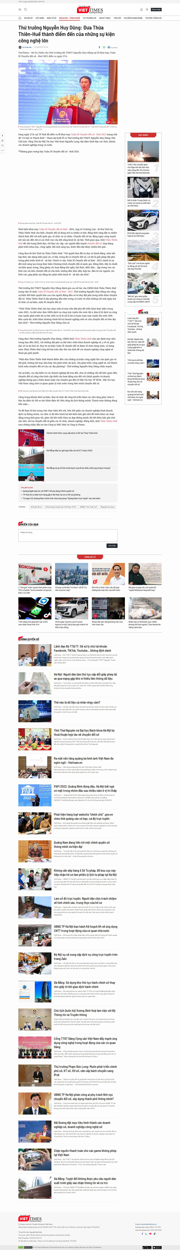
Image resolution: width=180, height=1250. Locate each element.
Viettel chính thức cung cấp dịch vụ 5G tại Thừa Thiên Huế (72, 490)
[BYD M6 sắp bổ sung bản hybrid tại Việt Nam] (143, 220)
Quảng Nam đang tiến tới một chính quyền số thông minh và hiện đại (82, 902)
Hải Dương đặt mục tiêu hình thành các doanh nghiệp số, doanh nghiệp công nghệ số (82, 1182)
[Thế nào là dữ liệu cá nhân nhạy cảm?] (153, 363)
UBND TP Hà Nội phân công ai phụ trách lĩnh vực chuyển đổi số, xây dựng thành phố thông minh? (84, 1154)
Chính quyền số (29, 696)
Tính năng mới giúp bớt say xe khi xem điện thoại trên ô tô (33, 680)
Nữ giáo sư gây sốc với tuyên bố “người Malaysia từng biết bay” (142, 646)
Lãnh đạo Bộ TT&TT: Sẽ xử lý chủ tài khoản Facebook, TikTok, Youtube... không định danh (135, 325)
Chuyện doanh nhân (133, 18)
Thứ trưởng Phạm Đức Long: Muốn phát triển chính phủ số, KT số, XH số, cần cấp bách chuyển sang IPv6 (85, 1128)
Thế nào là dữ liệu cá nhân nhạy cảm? (135, 361)
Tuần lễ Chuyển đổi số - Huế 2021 (88, 134)
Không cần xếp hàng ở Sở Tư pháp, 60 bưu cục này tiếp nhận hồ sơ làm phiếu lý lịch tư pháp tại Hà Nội (85, 930)
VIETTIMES (90, 9)
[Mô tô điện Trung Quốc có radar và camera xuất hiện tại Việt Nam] (143, 187)
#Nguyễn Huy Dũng (107, 564)
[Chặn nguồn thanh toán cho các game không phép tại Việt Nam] (34, 1217)
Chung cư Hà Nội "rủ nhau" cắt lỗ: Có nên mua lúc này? (71, 646)
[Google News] (112, 47)
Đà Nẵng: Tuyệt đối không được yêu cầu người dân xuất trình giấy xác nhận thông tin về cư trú (85, 1238)
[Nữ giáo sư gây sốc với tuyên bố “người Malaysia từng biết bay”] (145, 631)
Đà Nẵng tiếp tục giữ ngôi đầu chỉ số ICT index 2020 (69, 508)
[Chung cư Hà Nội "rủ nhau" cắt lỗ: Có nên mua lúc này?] (71, 631)
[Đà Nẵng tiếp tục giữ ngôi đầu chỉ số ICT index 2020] (31, 512)
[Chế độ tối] (146, 9)
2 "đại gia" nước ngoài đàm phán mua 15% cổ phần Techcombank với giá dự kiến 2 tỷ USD (34, 647)
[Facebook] (99, 47)
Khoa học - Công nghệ (69, 18)
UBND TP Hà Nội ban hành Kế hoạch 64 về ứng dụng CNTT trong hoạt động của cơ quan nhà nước (85, 986)
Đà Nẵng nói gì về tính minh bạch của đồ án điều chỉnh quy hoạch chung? (78, 525)
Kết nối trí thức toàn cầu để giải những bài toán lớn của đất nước (106, 646)
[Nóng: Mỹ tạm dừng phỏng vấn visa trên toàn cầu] (108, 666)
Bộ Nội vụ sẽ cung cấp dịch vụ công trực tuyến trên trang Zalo (86, 1014)
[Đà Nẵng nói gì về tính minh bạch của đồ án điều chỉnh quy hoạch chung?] (31, 530)
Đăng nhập (156, 9)
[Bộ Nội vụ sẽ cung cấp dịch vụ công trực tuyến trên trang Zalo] (34, 1021)
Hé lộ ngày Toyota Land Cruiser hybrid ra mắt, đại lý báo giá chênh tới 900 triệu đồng (71, 682)
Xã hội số (28, 18)
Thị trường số (89, 18)
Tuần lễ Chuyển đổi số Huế (53, 229)
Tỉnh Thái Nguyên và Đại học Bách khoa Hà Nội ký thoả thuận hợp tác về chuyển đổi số (136, 379)
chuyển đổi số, (94, 243)
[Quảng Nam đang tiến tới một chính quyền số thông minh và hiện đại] (34, 909)
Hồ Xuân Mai (27, 47)
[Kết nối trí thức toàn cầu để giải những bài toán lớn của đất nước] (108, 631)
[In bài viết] (103, 47)
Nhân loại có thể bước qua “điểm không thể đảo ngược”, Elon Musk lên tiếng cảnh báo (145, 682)
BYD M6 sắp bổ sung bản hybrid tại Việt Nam (138, 234)
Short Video (105, 18)
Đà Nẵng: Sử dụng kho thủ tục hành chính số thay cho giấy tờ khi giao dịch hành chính (84, 1042)
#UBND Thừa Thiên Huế (88, 564)
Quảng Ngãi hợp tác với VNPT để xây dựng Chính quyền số (48, 548)
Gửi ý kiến (112, 603)
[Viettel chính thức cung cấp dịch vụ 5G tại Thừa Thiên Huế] (31, 495)
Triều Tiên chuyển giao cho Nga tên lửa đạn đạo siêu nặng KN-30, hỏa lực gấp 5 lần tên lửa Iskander (138, 168)
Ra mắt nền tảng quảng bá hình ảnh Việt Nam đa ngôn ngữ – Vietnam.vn (135, 396)
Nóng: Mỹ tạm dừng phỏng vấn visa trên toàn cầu (107, 680)
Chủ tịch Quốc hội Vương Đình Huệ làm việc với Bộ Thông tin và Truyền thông (84, 1070)
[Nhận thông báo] (141, 9)
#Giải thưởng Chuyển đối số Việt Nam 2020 (61, 564)
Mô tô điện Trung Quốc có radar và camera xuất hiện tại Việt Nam (138, 203)
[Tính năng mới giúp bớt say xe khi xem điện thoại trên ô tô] (34, 666)
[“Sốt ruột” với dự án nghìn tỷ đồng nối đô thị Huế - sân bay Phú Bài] (143, 250)
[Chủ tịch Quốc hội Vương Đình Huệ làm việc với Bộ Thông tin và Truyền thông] (34, 1077)
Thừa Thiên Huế (83, 396)
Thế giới (117, 18)
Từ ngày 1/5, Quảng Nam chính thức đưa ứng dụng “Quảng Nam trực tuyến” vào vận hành (61, 556)
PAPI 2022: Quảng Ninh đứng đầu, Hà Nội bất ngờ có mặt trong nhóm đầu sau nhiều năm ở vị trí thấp (85, 846)
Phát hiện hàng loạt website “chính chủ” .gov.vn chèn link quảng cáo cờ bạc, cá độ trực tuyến (83, 874)
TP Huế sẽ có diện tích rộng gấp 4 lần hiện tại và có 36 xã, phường (51, 552)
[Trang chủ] (19, 18)
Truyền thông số (153, 18)
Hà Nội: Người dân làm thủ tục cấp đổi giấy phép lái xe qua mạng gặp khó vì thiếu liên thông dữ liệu (136, 346)
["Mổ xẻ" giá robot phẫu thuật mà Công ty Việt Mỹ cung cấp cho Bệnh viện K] (143, 283)
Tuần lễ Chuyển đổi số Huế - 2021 (55, 348)
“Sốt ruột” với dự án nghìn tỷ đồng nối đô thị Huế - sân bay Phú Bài (138, 266)
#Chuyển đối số (36, 564)
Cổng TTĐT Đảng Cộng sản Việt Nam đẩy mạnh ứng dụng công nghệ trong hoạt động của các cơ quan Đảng (85, 1100)
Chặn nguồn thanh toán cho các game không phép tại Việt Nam (85, 1210)
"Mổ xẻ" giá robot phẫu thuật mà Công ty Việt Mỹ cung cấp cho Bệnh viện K (138, 299)
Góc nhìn (40, 18)
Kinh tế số (51, 18)
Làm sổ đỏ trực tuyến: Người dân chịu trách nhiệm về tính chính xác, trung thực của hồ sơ (85, 958)
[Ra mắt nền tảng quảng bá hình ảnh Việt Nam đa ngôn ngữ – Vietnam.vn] (153, 395)
